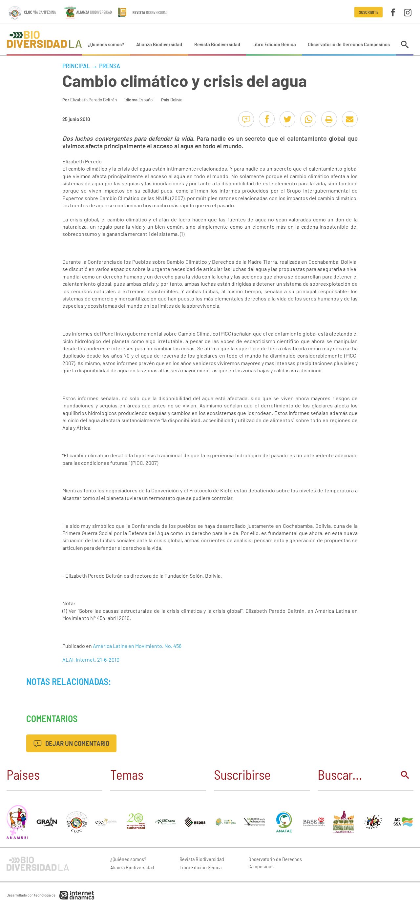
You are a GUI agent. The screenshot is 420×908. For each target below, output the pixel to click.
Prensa (109, 66)
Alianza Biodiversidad (159, 44)
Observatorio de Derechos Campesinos (349, 44)
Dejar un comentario (76, 743)
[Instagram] (407, 12)
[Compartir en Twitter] (287, 119)
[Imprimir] (329, 119)
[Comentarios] (246, 119)
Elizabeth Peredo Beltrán (93, 99)
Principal (76, 66)
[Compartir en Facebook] (267, 119)
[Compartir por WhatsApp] (308, 119)
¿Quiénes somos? (106, 44)
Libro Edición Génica (274, 44)
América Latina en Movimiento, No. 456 (137, 646)
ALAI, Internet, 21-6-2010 (90, 659)
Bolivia (176, 99)
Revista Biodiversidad (217, 44)
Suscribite (368, 12)
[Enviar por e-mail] (350, 119)
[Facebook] (393, 12)
